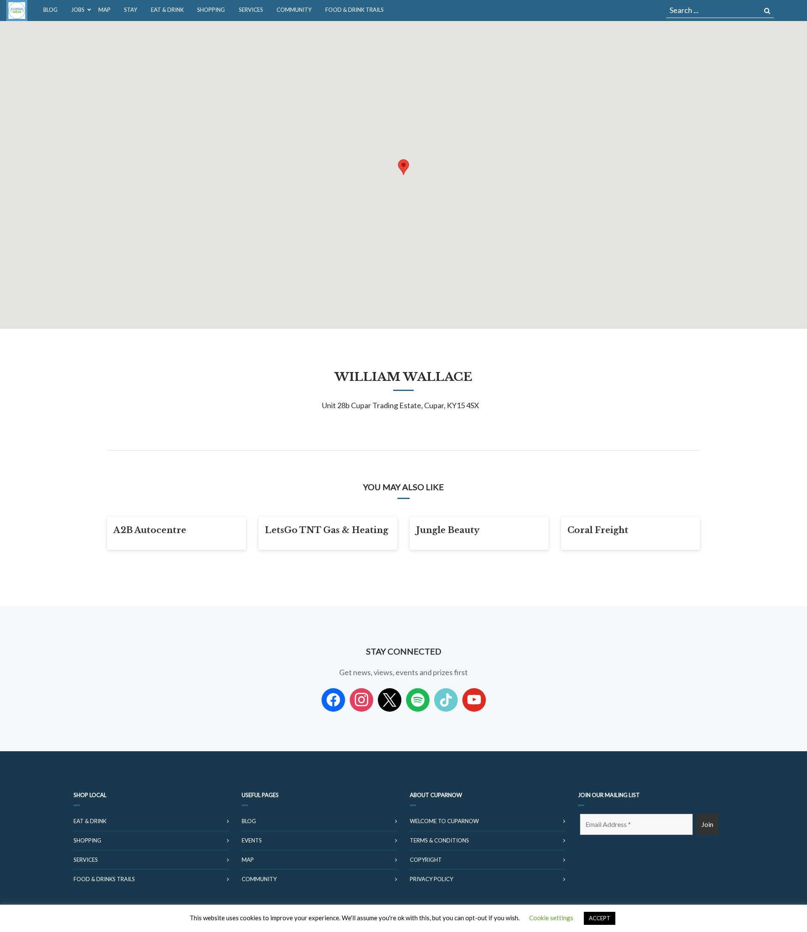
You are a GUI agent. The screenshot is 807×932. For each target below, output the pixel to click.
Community (259, 879)
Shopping (87, 840)
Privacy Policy (431, 879)
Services (86, 859)
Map (248, 859)
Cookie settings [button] (551, 917)
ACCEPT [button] (599, 918)
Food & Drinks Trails (104, 879)
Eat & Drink (90, 821)
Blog (249, 821)
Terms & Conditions (439, 840)
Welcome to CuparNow (444, 821)
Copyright (426, 859)
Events (252, 840)
